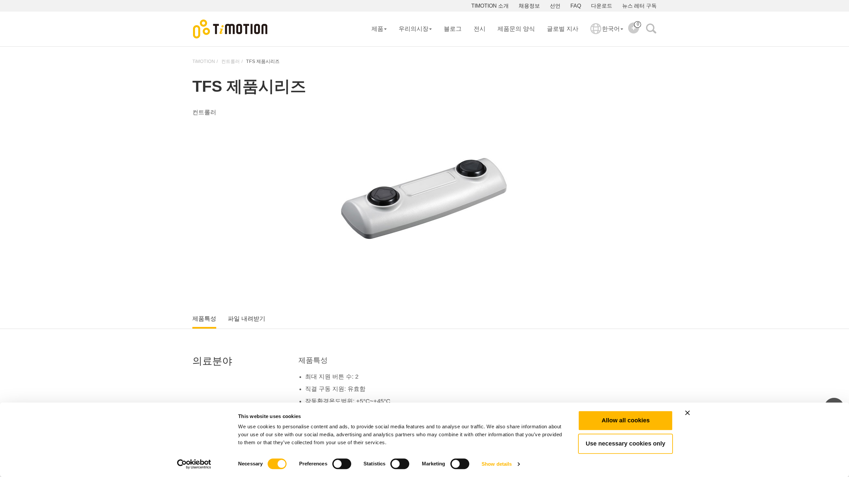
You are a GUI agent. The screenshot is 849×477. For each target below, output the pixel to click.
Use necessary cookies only (625, 443)
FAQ (575, 6)
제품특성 (204, 318)
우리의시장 (413, 29)
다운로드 (601, 6)
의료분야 (212, 360)
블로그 (453, 29)
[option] (424, 199)
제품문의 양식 (516, 29)
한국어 (611, 29)
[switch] (341, 463)
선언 (555, 6)
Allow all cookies (626, 420)
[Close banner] (687, 412)
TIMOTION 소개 (490, 6)
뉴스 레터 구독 (639, 6)
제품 (377, 29)
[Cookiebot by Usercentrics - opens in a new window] (194, 464)
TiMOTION (203, 61)
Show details (497, 464)
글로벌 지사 (562, 29)
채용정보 (529, 6)
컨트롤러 (230, 61)
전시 (480, 29)
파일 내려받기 (246, 318)
